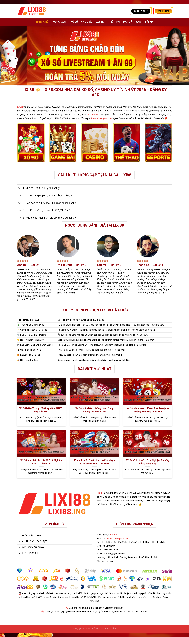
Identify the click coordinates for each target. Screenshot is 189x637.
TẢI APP (149, 21)
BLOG (138, 21)
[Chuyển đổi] (20, 188)
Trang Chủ (41, 21)
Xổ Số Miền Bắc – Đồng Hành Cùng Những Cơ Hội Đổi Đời (94, 410)
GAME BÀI (86, 21)
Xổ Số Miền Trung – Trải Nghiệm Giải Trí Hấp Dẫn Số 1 (41, 410)
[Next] (181, 56)
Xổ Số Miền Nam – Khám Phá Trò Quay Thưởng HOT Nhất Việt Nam (148, 410)
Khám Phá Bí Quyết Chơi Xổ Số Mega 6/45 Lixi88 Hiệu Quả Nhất (94, 462)
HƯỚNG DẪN (59, 21)
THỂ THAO (114, 21)
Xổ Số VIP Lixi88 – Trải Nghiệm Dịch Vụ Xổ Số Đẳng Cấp (147, 462)
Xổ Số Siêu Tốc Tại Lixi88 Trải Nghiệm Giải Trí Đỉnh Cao (41, 462)
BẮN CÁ (127, 21)
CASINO (100, 21)
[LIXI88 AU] (32, 11)
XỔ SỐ (74, 21)
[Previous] (7, 56)
